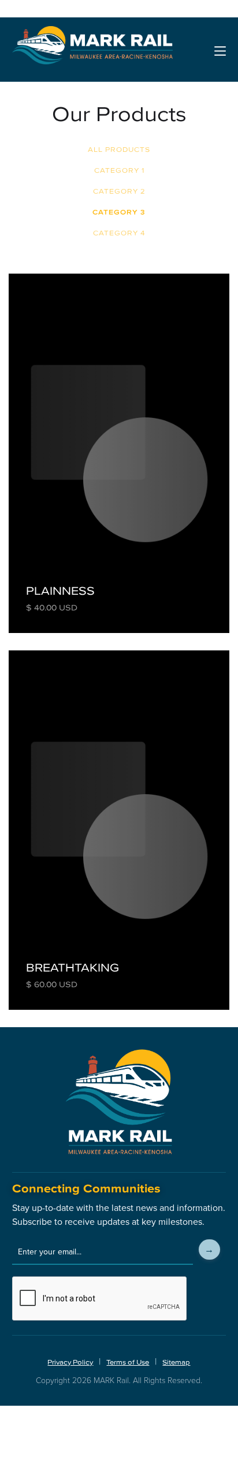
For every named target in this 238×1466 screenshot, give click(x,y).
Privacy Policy (70, 1362)
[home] (92, 51)
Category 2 (119, 191)
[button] (220, 51)
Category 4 (119, 233)
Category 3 (119, 212)
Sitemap (176, 1362)
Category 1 (119, 170)
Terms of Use (127, 1362)
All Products (119, 149)
